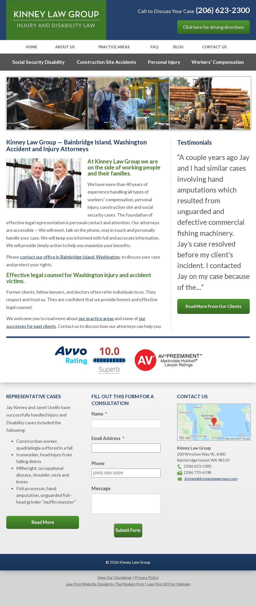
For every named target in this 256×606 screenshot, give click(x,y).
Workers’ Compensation (218, 62)
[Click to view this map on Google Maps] (214, 439)
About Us (64, 47)
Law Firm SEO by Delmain (168, 584)
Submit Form (128, 530)
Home (31, 47)
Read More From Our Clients (213, 306)
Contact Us (214, 47)
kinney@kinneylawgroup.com (211, 478)
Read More (43, 522)
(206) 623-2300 (223, 10)
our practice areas (96, 318)
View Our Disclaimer (114, 577)
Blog (178, 47)
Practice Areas (114, 47)
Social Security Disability (38, 62)
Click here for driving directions (213, 27)
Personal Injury (164, 62)
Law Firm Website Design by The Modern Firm (105, 584)
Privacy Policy (147, 577)
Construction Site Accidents (106, 62)
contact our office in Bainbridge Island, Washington (70, 257)
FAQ (154, 47)
